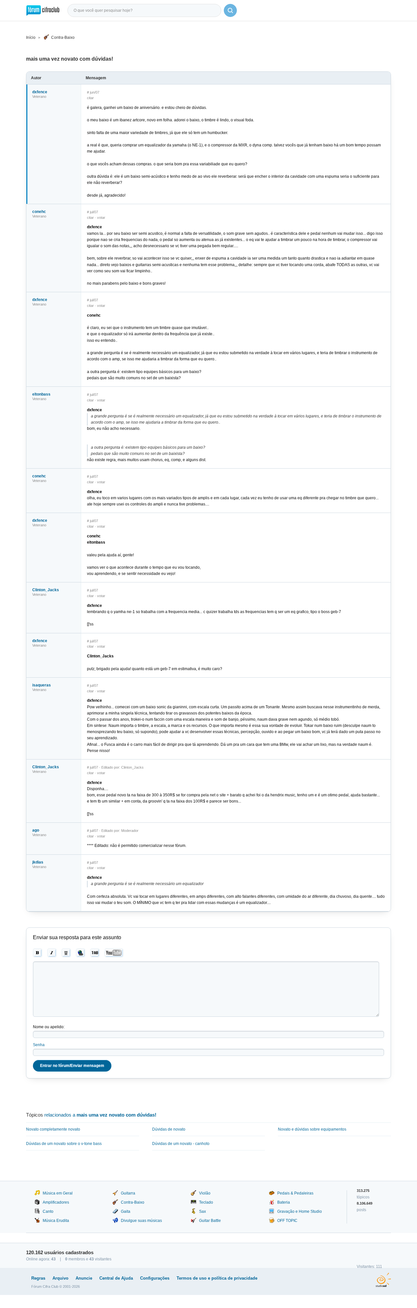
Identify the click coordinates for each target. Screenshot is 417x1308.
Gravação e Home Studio (299, 1211)
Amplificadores (56, 1202)
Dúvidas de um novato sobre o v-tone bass (64, 1143)
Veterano (39, 96)
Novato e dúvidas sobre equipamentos (312, 1129)
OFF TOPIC (287, 1220)
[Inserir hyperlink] (80, 952)
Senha (39, 1045)
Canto (48, 1211)
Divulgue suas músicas (141, 1220)
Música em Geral (58, 1193)
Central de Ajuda (116, 1278)
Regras (38, 1278)
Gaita (125, 1211)
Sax (202, 1211)
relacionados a (100, 1115)
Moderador (129, 831)
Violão (204, 1193)
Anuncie (84, 1278)
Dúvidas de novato (168, 1129)
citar (90, 98)
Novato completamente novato (53, 1129)
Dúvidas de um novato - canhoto (180, 1143)
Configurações (154, 1278)
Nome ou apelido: (49, 1027)
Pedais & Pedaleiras (295, 1193)
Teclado (206, 1202)
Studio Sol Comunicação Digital (383, 1280)
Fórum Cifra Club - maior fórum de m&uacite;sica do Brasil (43, 10)
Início (31, 37)
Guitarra (128, 1193)
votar (101, 217)
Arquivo (60, 1278)
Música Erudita (56, 1220)
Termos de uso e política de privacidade (217, 1278)
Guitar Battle (210, 1220)
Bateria (283, 1202)
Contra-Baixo (63, 37)
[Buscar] (230, 10)
